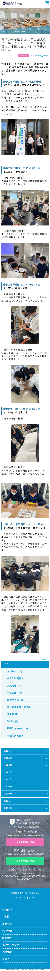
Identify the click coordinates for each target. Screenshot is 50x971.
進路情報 (7, 937)
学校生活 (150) (15, 693)
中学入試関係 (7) (16, 678)
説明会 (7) (12, 721)
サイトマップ (28, 898)
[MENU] (49, 1)
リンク (18, 898)
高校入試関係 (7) (16, 735)
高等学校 (7, 923)
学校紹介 (7, 909)
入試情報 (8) (14, 685)
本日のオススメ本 (9, 965)
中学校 (5, 916)
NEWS (9, 27)
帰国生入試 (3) (15, 700)
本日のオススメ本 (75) (19, 707)
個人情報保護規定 (32, 893)
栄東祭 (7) (12, 714)
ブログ (5, 959)
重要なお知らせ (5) (17, 728)
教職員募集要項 (17, 893)
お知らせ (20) (14, 671)
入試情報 (7, 952)
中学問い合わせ (28, 842)
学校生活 (44, 659)
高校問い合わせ (28, 861)
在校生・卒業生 (10, 945)
